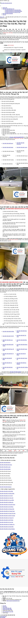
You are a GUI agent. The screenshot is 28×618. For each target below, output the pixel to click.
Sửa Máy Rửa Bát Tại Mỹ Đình (6, 520)
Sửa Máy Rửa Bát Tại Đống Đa (6, 502)
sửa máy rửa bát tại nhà (15, 371)
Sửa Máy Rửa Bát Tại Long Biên (7, 500)
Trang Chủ (5, 7)
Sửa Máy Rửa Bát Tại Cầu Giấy (6, 497)
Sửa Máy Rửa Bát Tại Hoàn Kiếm (7, 493)
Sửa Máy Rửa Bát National (5, 486)
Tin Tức (4, 14)
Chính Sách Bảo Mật (7, 608)
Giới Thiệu (5, 607)
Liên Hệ (4, 605)
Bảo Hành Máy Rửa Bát (8, 13)
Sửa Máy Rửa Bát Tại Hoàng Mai (7, 509)
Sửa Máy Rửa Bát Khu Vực (8, 8)
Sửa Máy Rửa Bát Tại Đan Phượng (7, 528)
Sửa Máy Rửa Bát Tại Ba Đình (6, 491)
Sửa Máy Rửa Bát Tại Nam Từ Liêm (7, 513)
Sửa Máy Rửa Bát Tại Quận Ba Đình (13, 10)
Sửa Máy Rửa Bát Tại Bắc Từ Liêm (7, 515)
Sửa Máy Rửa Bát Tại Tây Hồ (6, 495)
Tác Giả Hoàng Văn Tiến (8, 611)
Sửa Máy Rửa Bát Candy (22, 147)
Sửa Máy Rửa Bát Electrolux (20, 143)
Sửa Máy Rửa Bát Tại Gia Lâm (6, 522)
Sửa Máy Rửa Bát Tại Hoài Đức (6, 526)
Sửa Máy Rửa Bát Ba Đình (8, 331)
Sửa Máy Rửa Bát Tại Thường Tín (7, 524)
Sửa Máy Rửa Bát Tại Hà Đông (6, 506)
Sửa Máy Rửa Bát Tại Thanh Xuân (7, 511)
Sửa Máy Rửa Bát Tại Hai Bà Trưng (7, 504)
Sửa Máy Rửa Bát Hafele (8, 147)
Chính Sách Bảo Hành (7, 609)
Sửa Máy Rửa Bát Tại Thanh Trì (6, 517)
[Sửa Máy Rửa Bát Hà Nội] (6, 3)
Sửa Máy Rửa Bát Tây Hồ (8, 336)
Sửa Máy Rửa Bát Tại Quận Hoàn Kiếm (13, 11)
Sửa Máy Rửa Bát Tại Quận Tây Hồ (12, 12)
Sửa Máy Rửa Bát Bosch (8, 143)
